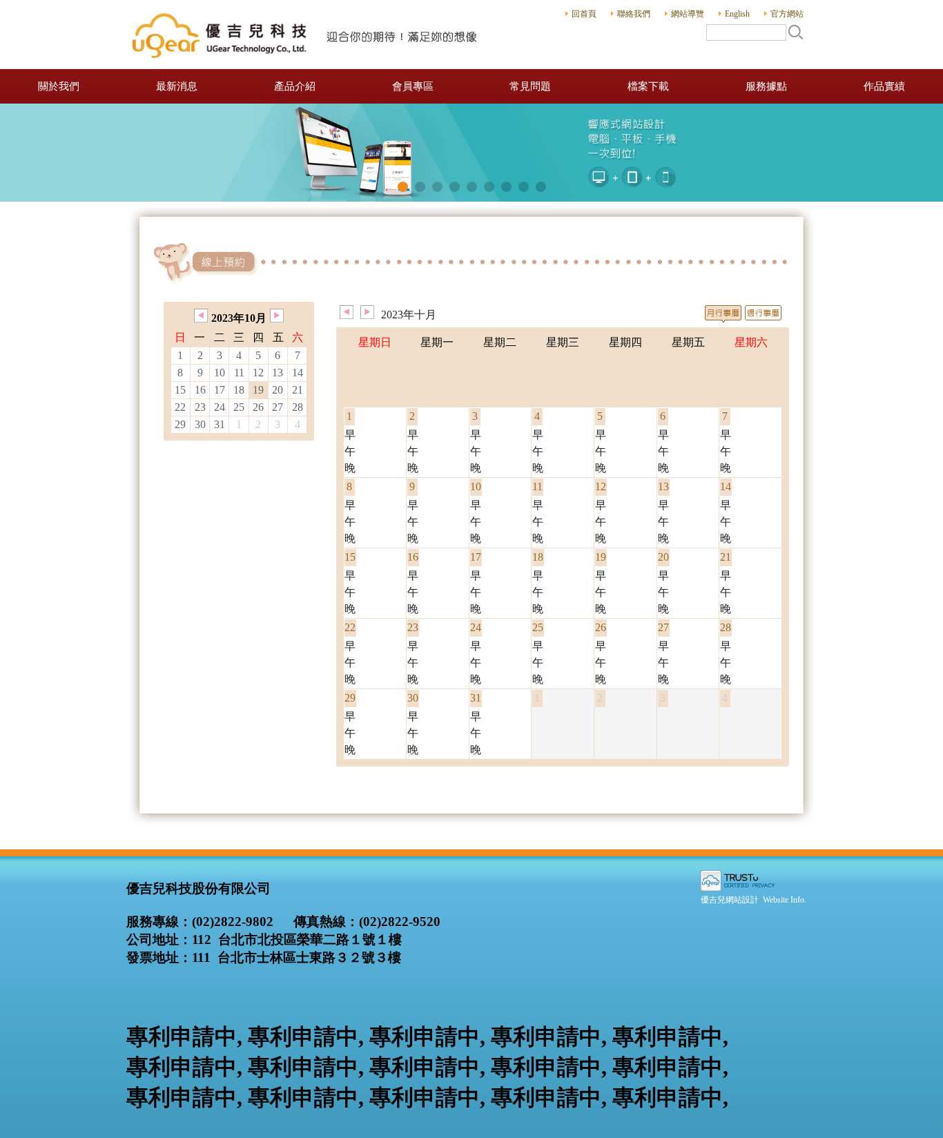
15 (180, 390)
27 (277, 407)
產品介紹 (294, 86)
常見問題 (530, 86)
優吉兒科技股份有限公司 (305, 34)
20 (277, 390)
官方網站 (787, 14)
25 (238, 407)
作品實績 (884, 86)
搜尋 (795, 31)
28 (297, 407)
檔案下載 (648, 86)
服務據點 (766, 86)
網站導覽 (687, 14)
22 (180, 407)
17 (219, 390)
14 (297, 372)
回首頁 (584, 14)
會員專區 (413, 86)
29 (180, 424)
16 (200, 390)
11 (239, 372)
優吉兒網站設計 (730, 900)
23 (200, 407)
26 (258, 407)
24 (219, 407)
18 (238, 390)
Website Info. (784, 900)
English (737, 14)
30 (200, 424)
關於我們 (58, 86)
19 (258, 390)
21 (297, 390)
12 (258, 372)
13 (277, 372)
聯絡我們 (633, 14)
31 (219, 424)
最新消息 (176, 86)
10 (219, 372)
